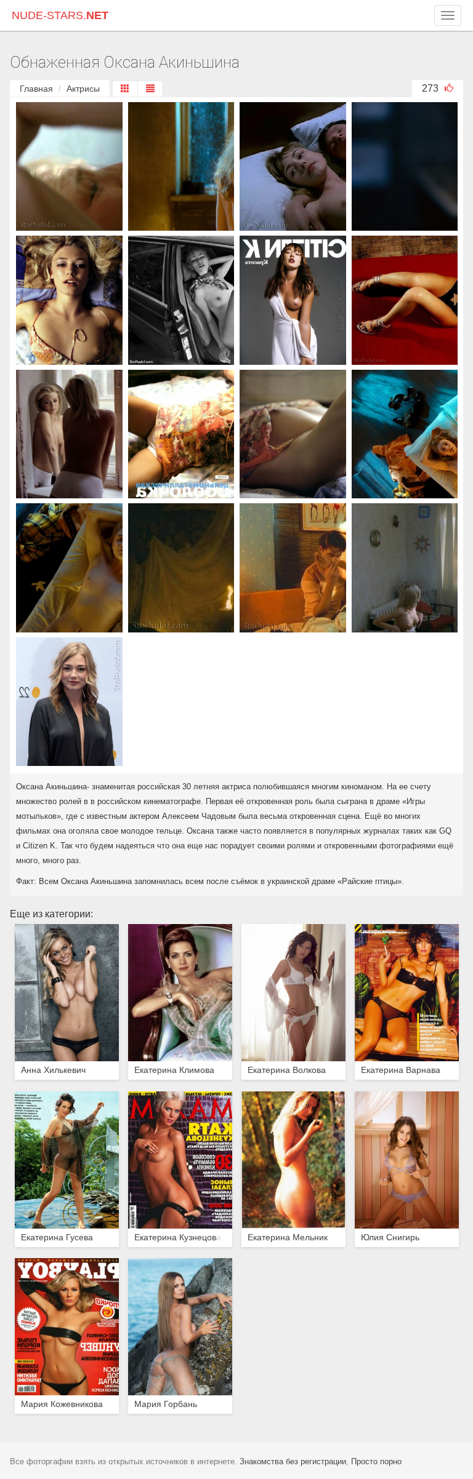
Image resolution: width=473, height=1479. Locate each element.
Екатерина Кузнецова (177, 1237)
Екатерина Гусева (57, 1237)
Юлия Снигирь (390, 1237)
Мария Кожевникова (62, 1404)
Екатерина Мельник (288, 1237)
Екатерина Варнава (400, 1070)
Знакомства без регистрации (293, 1461)
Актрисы (83, 89)
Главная (36, 89)
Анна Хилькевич (53, 1070)
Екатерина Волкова (287, 1070)
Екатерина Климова (174, 1070)
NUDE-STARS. (60, 15)
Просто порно (376, 1461)
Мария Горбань (165, 1404)
